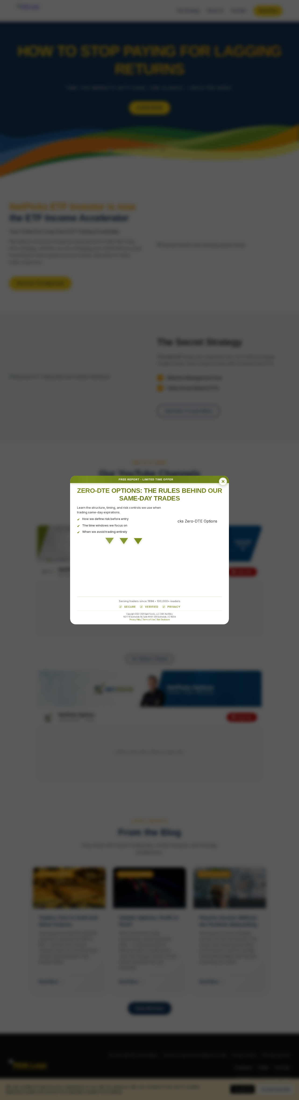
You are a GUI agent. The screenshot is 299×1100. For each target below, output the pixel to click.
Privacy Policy (135, 619)
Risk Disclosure (163, 619)
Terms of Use (149, 619)
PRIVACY (173, 606)
